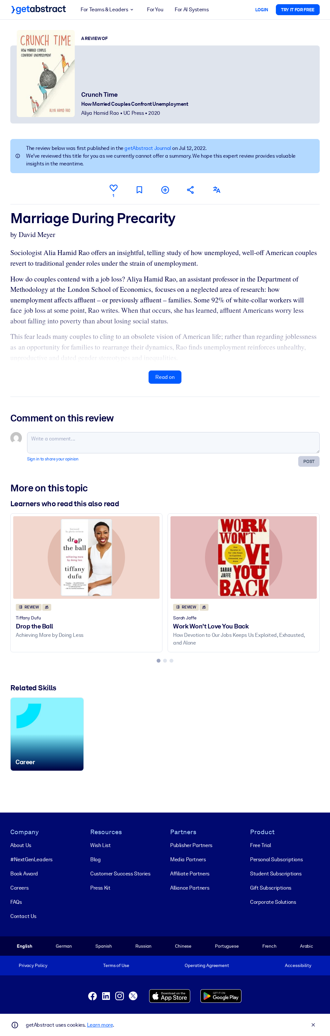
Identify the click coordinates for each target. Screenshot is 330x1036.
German (64, 946)
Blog (95, 859)
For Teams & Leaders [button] (104, 9)
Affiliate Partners (189, 874)
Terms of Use (116, 965)
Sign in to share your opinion (52, 459)
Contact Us (23, 916)
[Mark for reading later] (139, 190)
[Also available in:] (216, 190)
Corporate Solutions (273, 902)
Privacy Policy (33, 965)
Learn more (100, 1025)
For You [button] (155, 9)
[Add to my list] (165, 190)
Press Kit (100, 888)
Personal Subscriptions (276, 859)
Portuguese (227, 946)
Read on (164, 377)
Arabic (306, 946)
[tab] (158, 661)
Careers (19, 888)
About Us (20, 845)
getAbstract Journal (147, 148)
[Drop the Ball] (86, 557)
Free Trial (260, 845)
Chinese (183, 946)
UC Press (133, 113)
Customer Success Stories (120, 874)
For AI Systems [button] (192, 9)
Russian (143, 946)
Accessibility (298, 965)
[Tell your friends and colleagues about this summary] (190, 190)
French (269, 946)
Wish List (100, 845)
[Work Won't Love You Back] (243, 557)
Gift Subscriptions (270, 888)
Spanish (103, 946)
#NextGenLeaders (31, 859)
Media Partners (188, 859)
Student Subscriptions (276, 874)
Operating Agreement (207, 965)
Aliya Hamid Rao (100, 113)
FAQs (16, 902)
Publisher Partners (191, 845)
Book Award (24, 874)
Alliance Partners (189, 888)
